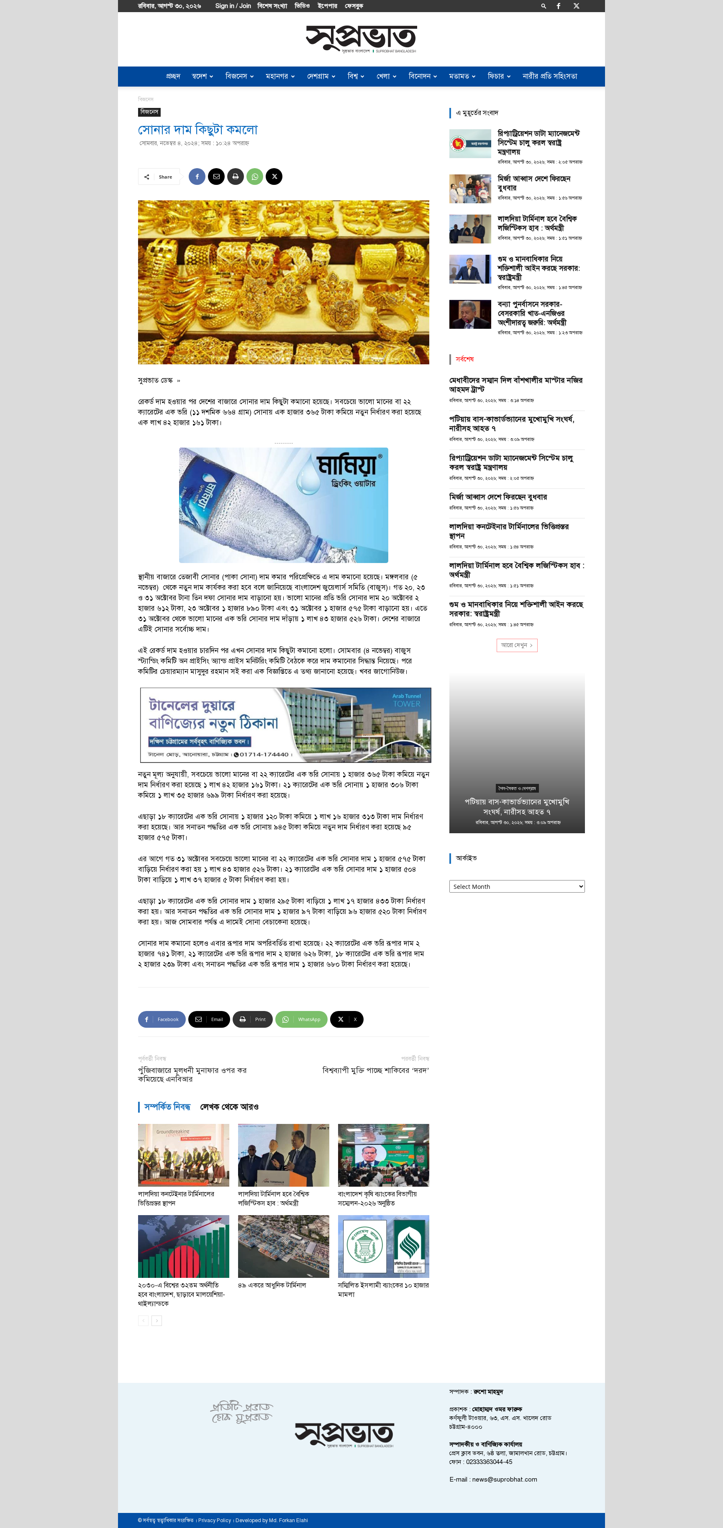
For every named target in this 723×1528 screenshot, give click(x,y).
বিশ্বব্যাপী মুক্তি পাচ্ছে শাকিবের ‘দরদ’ (376, 1070)
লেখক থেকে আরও (229, 1107)
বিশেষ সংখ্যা (272, 6)
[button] (544, 6)
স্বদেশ (199, 76)
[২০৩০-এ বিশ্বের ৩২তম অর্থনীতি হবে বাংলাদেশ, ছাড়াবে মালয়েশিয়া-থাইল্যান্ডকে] (183, 1246)
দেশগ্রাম (318, 76)
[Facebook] (558, 6)
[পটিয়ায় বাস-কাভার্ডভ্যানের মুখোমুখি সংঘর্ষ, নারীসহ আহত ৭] (517, 752)
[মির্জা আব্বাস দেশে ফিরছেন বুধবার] (470, 188)
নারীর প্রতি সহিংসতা (550, 76)
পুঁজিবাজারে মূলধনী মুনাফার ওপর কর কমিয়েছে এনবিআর (192, 1075)
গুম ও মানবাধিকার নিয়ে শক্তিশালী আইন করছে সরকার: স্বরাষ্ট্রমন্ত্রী (539, 268)
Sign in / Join (233, 6)
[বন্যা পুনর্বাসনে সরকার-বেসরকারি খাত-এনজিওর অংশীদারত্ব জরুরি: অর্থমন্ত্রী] (470, 314)
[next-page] (156, 1321)
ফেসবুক (354, 6)
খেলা (383, 76)
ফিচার (496, 76)
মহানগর (277, 76)
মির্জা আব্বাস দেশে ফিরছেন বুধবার (498, 497)
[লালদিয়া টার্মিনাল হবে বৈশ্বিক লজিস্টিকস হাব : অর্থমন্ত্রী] (283, 1155)
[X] (576, 6)
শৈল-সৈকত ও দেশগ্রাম (517, 788)
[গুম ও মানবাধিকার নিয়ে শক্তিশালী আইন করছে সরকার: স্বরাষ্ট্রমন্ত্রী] (470, 269)
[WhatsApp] (254, 176)
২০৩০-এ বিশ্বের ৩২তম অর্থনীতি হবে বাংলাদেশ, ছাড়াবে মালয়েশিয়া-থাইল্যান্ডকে (181, 1294)
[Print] (235, 176)
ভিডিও (302, 6)
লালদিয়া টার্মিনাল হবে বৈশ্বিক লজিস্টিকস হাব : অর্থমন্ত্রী (537, 224)
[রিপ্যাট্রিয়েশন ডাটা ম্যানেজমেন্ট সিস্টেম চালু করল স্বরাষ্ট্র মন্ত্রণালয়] (470, 143)
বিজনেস (236, 76)
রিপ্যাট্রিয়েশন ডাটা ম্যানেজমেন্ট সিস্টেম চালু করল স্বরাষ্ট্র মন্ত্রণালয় (538, 142)
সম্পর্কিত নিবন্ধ (167, 1107)
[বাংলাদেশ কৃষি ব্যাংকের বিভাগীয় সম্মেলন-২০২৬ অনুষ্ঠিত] (383, 1155)
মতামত (459, 76)
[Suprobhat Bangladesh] (361, 39)
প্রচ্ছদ (173, 76)
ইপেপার (327, 6)
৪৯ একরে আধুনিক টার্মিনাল (272, 1285)
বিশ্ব (353, 76)
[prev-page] (143, 1321)
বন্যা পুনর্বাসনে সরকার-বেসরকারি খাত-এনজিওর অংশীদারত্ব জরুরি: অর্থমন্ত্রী (532, 313)
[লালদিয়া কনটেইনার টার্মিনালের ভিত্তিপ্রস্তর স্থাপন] (183, 1155)
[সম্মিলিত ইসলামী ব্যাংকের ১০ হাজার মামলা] (383, 1246)
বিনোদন (420, 76)
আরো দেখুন (514, 645)
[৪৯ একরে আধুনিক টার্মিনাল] (283, 1246)
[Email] (216, 176)
